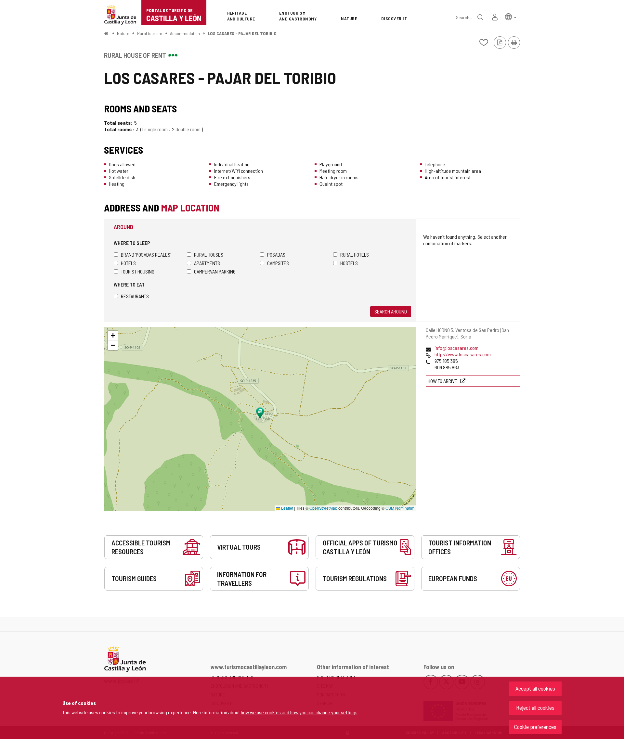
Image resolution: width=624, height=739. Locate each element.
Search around (390, 311)
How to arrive (443, 381)
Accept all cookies (535, 688)
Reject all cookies (535, 707)
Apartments (207, 263)
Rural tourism (149, 33)
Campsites (278, 263)
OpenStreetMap (323, 508)
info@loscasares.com (456, 348)
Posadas (276, 254)
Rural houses (208, 254)
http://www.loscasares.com (463, 354)
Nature (123, 33)
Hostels (349, 263)
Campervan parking (215, 271)
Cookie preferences (535, 726)
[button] (510, 16)
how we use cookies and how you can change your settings (299, 712)
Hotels (128, 263)
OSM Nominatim (399, 508)
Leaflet (286, 508)
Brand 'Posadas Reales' (146, 254)
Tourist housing (137, 271)
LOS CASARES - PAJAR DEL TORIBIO (242, 33)
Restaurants (135, 296)
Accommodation (185, 33)
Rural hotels (354, 254)
